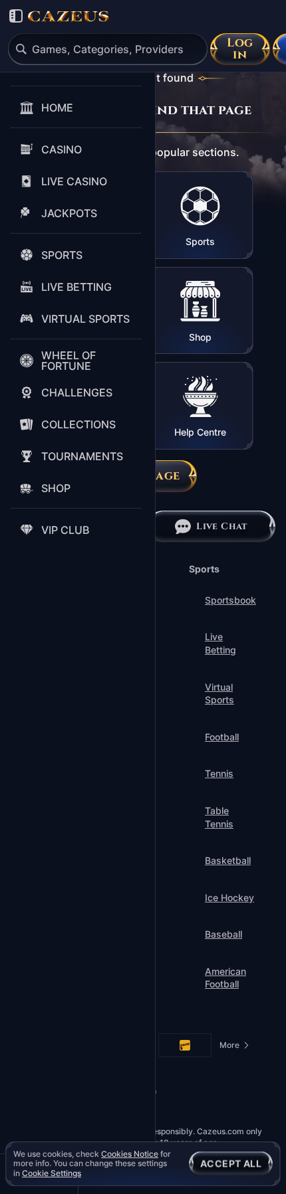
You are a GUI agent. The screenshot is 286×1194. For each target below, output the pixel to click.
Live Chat (221, 526)
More (234, 1047)
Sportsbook (230, 600)
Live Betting (220, 643)
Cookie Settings (51, 1173)
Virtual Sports (219, 693)
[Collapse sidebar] (16, 16)
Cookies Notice (129, 1154)
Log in (240, 49)
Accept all (230, 1163)
